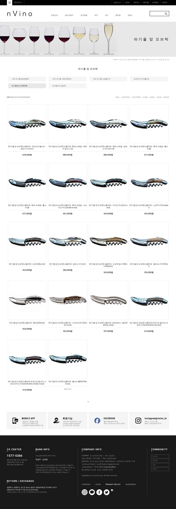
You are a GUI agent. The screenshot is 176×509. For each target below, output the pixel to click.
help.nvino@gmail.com (110, 464)
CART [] (146, 2)
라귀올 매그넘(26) (59, 86)
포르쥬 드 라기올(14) (141, 79)
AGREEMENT (130, 484)
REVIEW (155, 460)
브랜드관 (54, 15)
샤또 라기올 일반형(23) (20, 79)
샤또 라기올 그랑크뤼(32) (61, 79)
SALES (159, 97)
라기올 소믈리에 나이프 (148, 59)
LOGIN (127, 2)
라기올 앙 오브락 (163, 59)
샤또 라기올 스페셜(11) (101, 79)
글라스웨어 (69, 15)
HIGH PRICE (136, 97)
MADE (152, 97)
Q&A (154, 465)
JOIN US (136, 2)
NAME (145, 97)
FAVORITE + (18, 2)
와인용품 (84, 15)
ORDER (164, 2)
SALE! (130, 15)
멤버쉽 (118, 15)
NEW (117, 97)
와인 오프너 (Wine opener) (128, 59)
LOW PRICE (125, 97)
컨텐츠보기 (117, 2)
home (115, 59)
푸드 (106, 15)
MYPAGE (155, 2)
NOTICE (155, 456)
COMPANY (86, 484)
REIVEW (166, 97)
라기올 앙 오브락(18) (19, 86)
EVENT (155, 469)
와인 (96, 15)
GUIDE (98, 484)
